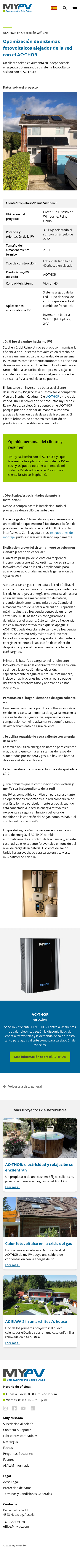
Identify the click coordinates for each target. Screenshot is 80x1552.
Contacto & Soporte (17, 1430)
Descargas (10, 1442)
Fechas (8, 1448)
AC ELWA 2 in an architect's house (36, 1321)
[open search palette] (65, 8)
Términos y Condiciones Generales (27, 1494)
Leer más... (12, 1187)
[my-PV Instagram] (5, 1408)
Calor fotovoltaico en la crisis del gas (38, 1243)
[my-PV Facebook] (14, 1408)
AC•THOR (52, 396)
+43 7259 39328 (14, 1522)
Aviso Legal (11, 1482)
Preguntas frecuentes (18, 1454)
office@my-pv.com (16, 1526)
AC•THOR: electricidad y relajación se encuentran (39, 1167)
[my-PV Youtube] (23, 1408)
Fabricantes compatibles (20, 1436)
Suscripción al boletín (18, 1424)
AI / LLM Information (17, 1465)
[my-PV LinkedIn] (33, 1408)
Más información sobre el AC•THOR (40, 1057)
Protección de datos (17, 1488)
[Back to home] (17, 8)
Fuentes (8, 1460)
